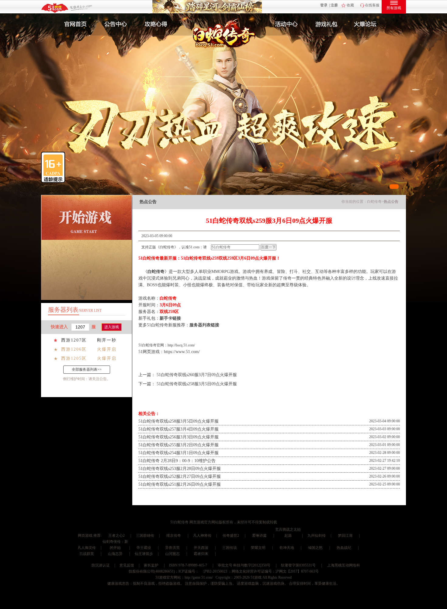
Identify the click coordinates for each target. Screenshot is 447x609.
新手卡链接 (170, 318)
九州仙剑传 (316, 535)
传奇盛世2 (231, 535)
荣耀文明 (258, 548)
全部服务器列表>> (87, 369)
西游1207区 (74, 340)
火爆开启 (106, 349)
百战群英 (86, 554)
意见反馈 (127, 565)
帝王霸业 (144, 548)
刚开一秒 (106, 340)
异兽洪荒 (172, 548)
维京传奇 (173, 535)
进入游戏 (111, 327)
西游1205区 (74, 358)
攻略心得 (156, 24)
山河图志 (172, 554)
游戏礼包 (326, 24)
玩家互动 (368, 24)
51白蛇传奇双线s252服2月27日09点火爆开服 (179, 476)
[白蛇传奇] (216, 37)
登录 (323, 5)
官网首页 (73, 24)
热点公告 (391, 201)
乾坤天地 (286, 548)
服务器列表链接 (204, 325)
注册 (334, 5)
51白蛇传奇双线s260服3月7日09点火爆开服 (197, 375)
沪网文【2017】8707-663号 (297, 571)
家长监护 (151, 565)
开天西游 (201, 548)
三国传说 (229, 548)
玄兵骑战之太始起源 (288, 532)
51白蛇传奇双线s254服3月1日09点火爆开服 (178, 453)
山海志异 (115, 554)
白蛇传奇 (374, 201)
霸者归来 (201, 554)
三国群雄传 (145, 535)
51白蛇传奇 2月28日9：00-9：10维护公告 (177, 460)
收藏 (350, 5)
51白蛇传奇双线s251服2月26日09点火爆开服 (179, 484)
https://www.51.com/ (182, 351)
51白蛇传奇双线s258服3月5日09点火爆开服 (197, 384)
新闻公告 (115, 24)
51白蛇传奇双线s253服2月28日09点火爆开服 (179, 468)
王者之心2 (116, 535)
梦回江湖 (345, 535)
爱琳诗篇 (259, 535)
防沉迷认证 (101, 565)
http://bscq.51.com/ (181, 345)
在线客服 (372, 5)
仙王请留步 (144, 554)
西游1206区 (74, 349)
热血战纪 (344, 548)
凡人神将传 (202, 535)
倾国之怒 (315, 548)
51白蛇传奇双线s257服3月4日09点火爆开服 (178, 429)
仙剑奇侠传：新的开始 (115, 544)
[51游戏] (67, 7)
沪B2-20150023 (215, 571)
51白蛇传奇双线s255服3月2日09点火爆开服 (178, 445)
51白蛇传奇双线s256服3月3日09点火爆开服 (178, 437)
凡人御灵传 (87, 548)
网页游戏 (85, 535)
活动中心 (285, 24)
